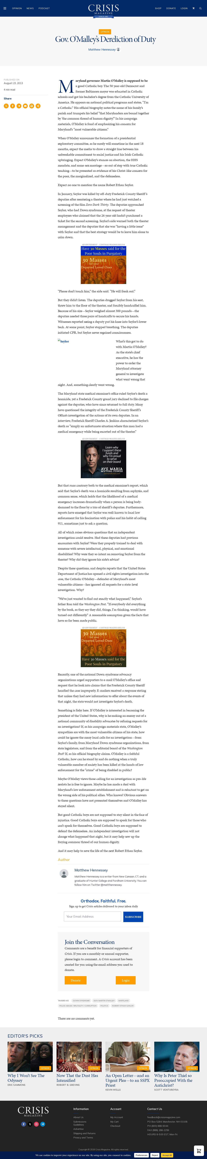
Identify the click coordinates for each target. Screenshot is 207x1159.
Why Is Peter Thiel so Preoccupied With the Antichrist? (173, 1080)
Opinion (17, 8)
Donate (171, 8)
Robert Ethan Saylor (123, 1006)
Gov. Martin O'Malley (104, 1000)
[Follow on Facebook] (23, 1124)
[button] (199, 1151)
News (30, 8)
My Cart (114, 1121)
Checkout (115, 1125)
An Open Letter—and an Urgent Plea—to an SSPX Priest (127, 1080)
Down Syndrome (81, 1000)
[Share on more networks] (38, 106)
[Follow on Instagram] (36, 1124)
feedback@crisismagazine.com (163, 1117)
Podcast (44, 8)
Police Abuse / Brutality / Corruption (78, 1006)
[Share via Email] (25, 106)
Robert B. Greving (68, 1084)
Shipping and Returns (84, 1133)
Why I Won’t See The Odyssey (26, 1077)
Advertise (78, 1128)
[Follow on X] (30, 1124)
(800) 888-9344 (159, 1125)
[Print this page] (31, 106)
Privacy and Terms (83, 1137)
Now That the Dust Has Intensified (77, 1077)
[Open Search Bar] (200, 8)
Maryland (124, 1000)
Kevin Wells (113, 1089)
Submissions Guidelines (79, 1123)
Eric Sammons (16, 1084)
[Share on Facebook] (12, 106)
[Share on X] (6, 106)
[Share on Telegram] (19, 106)
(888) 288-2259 (160, 1130)
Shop (158, 8)
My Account (116, 1117)
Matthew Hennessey (102, 49)
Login (184, 8)
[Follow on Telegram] (42, 1124)
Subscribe (133, 917)
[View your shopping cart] (193, 8)
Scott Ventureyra (166, 1089)
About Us (78, 1117)
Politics (104, 1006)
